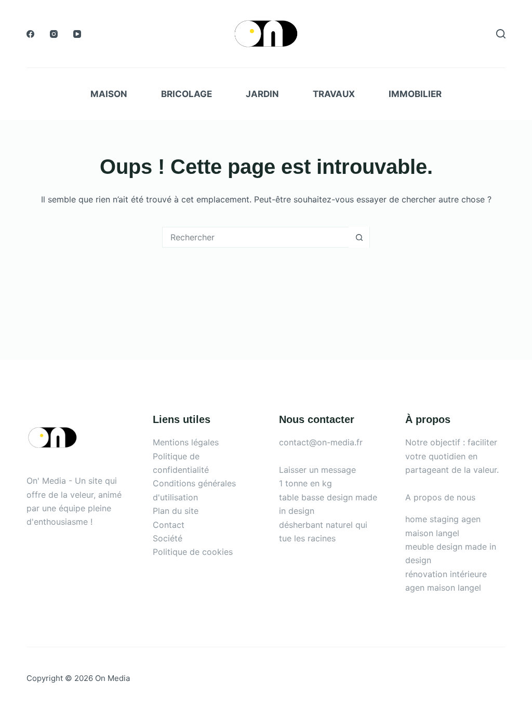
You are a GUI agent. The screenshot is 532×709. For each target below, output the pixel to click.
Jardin (262, 94)
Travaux (334, 94)
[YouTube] (77, 34)
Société (167, 538)
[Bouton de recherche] (359, 237)
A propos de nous (440, 497)
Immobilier (415, 94)
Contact (168, 525)
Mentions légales (186, 442)
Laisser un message (317, 470)
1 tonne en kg (305, 483)
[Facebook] (30, 34)
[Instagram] (54, 34)
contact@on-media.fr (321, 442)
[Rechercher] (501, 33)
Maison (108, 94)
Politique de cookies (193, 552)
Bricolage (186, 94)
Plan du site (175, 511)
